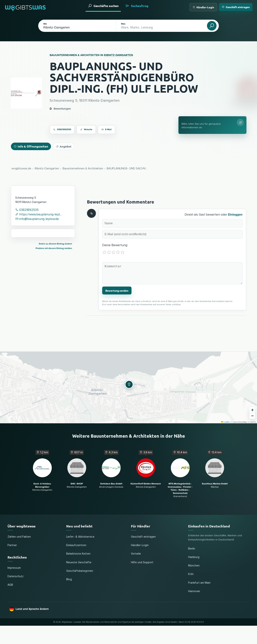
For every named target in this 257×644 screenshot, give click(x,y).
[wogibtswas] (26, 7)
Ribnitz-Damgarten (118, 55)
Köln (191, 574)
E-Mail (108, 129)
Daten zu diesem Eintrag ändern (55, 243)
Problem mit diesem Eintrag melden (54, 248)
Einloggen (235, 215)
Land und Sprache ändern (32, 609)
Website (88, 129)
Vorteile (136, 553)
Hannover (194, 591)
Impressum (14, 567)
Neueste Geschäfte (78, 562)
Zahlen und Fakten (19, 536)
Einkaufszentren (76, 545)
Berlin (191, 548)
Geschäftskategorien (79, 570)
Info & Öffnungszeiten (33, 146)
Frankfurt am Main (199, 582)
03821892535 (64, 129)
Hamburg (193, 557)
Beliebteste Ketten (78, 553)
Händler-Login (205, 7)
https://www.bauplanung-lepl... (40, 214)
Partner (12, 545)
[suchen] (212, 26)
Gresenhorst (180, 490)
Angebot (65, 146)
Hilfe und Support (142, 562)
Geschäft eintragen (238, 7)
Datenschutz (16, 576)
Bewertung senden (116, 290)
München (194, 565)
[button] (128, 383)
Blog (69, 579)
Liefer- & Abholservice (80, 536)
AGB (10, 584)
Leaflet (226, 422)
